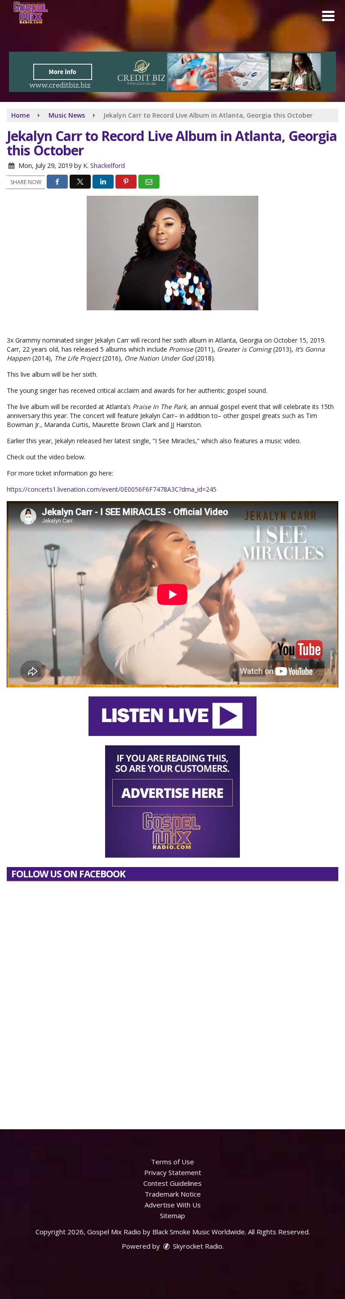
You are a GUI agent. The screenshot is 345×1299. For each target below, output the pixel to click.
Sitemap (172, 1215)
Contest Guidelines (172, 1183)
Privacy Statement (172, 1172)
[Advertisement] (172, 72)
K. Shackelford (104, 165)
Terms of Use (172, 1161)
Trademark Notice (173, 1193)
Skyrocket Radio (196, 1246)
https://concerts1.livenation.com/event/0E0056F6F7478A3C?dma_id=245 (112, 489)
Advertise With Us (173, 1204)
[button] (328, 16)
